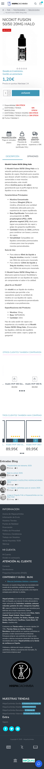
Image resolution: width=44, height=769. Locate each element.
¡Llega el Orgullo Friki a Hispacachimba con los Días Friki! (25, 496)
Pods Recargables (19, 10)
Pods (8, 10)
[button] (19, 390)
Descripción (12, 156)
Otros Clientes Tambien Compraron (22, 352)
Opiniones (32, 156)
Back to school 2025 (15, 473)
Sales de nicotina (33, 10)
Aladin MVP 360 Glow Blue (11, 384)
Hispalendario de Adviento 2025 (19, 466)
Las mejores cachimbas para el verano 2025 (23, 488)
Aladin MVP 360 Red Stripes (32, 384)
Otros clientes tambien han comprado (22, 415)
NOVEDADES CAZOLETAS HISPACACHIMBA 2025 (25, 481)
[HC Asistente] (38, 763)
